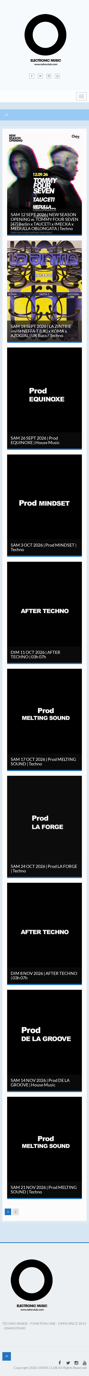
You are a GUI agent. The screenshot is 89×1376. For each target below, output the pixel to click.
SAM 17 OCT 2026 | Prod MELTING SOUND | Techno (45, 677)
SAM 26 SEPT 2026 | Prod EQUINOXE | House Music (53, 355)
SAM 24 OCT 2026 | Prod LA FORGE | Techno (45, 784)
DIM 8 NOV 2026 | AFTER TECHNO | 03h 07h (45, 891)
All (6, 114)
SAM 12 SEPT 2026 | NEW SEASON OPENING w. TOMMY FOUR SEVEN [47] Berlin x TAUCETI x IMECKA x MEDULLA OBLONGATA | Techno (44, 146)
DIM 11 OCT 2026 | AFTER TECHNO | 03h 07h (53, 570)
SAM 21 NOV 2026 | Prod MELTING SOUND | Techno (45, 1105)
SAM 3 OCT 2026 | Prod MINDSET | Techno (45, 462)
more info (61, 172)
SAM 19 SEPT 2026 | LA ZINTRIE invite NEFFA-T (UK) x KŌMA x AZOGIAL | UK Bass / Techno (48, 251)
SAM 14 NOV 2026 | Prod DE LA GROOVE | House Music (48, 998)
